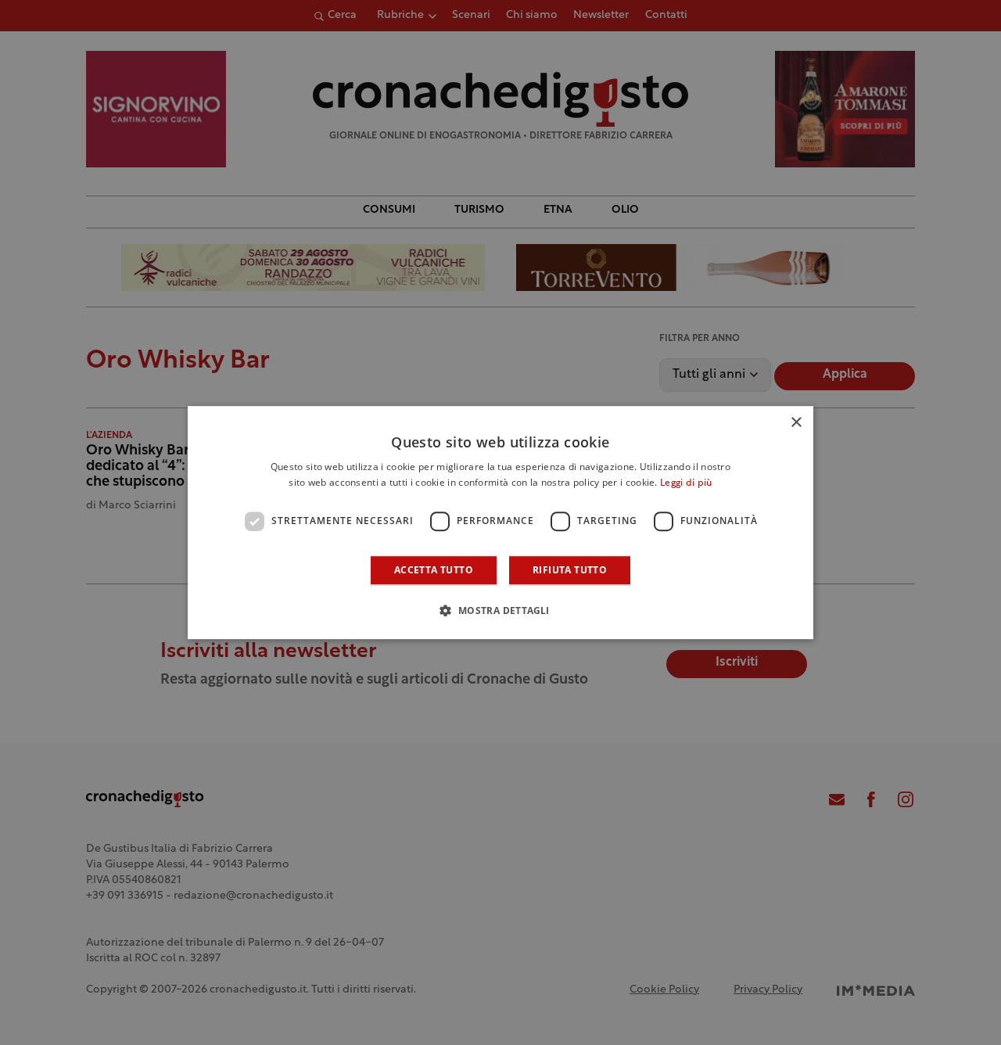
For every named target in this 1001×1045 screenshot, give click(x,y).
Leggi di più (686, 483)
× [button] (796, 423)
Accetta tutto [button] (433, 569)
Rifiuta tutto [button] (570, 569)
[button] (500, 610)
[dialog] (500, 522)
